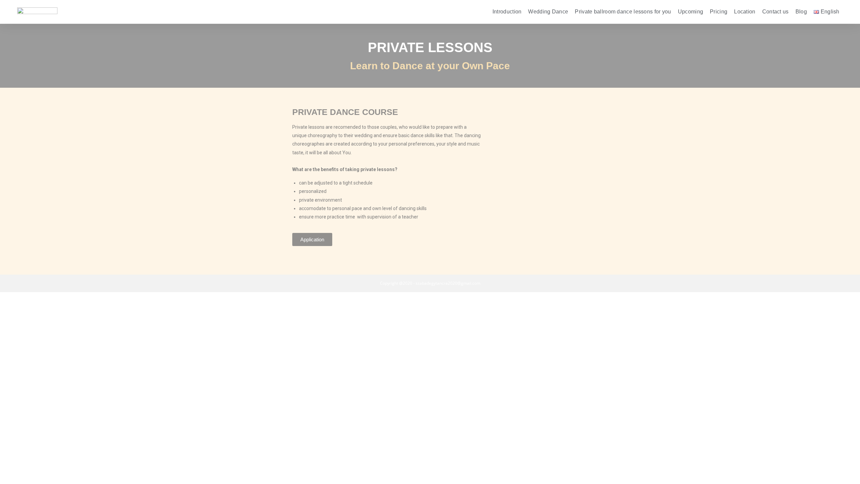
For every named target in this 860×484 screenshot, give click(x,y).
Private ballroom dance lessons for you (623, 11)
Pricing (718, 11)
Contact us (775, 11)
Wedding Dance (548, 11)
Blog (801, 11)
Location (744, 11)
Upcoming (690, 11)
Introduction (507, 11)
